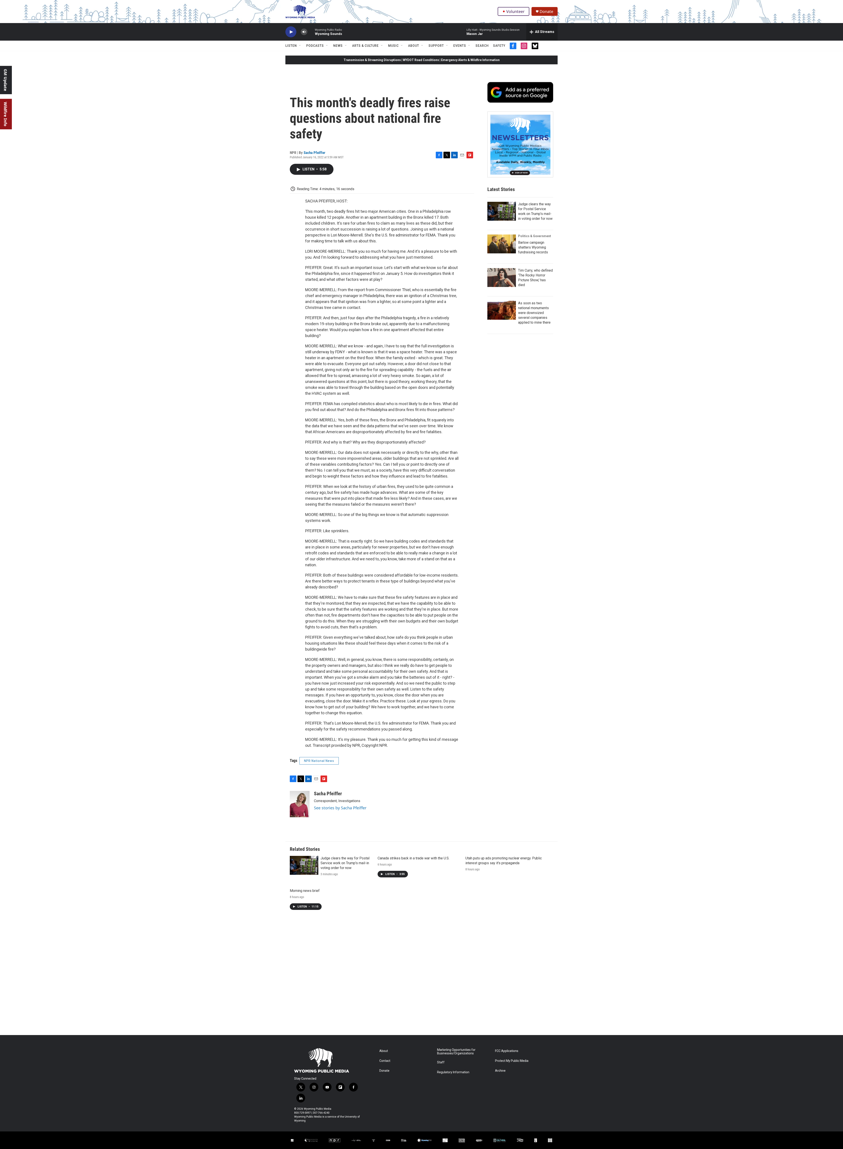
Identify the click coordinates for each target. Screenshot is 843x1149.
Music (393, 45)
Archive (500, 1070)
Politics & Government (534, 236)
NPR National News (319, 761)
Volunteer (515, 11)
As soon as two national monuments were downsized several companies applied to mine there (534, 313)
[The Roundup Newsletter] (520, 144)
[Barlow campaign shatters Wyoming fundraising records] (501, 243)
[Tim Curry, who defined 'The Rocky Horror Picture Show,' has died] (501, 277)
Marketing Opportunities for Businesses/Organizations (456, 1051)
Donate (546, 11)
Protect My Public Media (511, 1060)
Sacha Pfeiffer (314, 152)
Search (482, 45)
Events (459, 45)
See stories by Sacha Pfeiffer (340, 807)
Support (436, 45)
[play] (290, 31)
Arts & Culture (365, 45)
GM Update (5, 80)
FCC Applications (506, 1051)
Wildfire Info (5, 114)
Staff (441, 1062)
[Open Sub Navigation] (300, 45)
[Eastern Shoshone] (550, 1140)
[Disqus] (421, 976)
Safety (499, 45)
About (413, 45)
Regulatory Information (453, 1072)
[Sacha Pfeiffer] (300, 804)
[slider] (311, 31)
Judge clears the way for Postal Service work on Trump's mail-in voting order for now (345, 863)
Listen (291, 45)
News (338, 45)
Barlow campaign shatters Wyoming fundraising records (533, 247)
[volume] (304, 32)
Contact (384, 1060)
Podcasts (315, 45)
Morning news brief (305, 891)
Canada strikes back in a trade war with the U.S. (413, 858)
